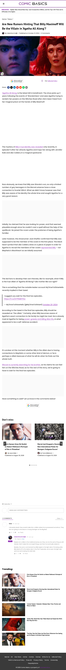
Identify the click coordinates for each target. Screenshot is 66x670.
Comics (31, 657)
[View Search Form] (62, 3)
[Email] (26, 87)
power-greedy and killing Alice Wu (39, 319)
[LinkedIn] (14, 87)
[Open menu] (3, 3)
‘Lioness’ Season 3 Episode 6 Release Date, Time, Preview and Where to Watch (44, 605)
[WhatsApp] (23, 87)
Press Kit (29, 660)
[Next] (61, 444)
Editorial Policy (52, 81)
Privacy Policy (38, 660)
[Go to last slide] (4, 444)
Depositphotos (33, 663)
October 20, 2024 (50, 304)
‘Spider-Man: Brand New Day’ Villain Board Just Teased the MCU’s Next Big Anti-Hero (44, 619)
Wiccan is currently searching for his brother (21, 365)
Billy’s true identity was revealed (29, 147)
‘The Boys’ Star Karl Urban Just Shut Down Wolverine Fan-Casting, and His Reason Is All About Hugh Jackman (44, 634)
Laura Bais (13, 453)
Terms (46, 660)
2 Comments (45, 33)
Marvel (7, 657)
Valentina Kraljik (12, 33)
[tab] (29, 465)
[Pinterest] (17, 87)
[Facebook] (8, 87)
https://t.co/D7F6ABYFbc (15, 299)
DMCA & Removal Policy (16, 660)
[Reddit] (20, 87)
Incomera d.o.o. (45, 667)
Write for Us (46, 657)
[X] (11, 87)
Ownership (54, 660)
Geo (23, 539)
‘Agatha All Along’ (9, 93)
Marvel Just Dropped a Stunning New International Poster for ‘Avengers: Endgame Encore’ (49, 446)
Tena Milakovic (47, 453)
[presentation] (16, 432)
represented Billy (48, 247)
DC (12, 657)
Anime (25, 657)
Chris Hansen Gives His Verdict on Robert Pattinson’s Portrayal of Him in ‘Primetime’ (16, 446)
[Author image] (3, 33)
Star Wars (18, 657)
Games (38, 657)
